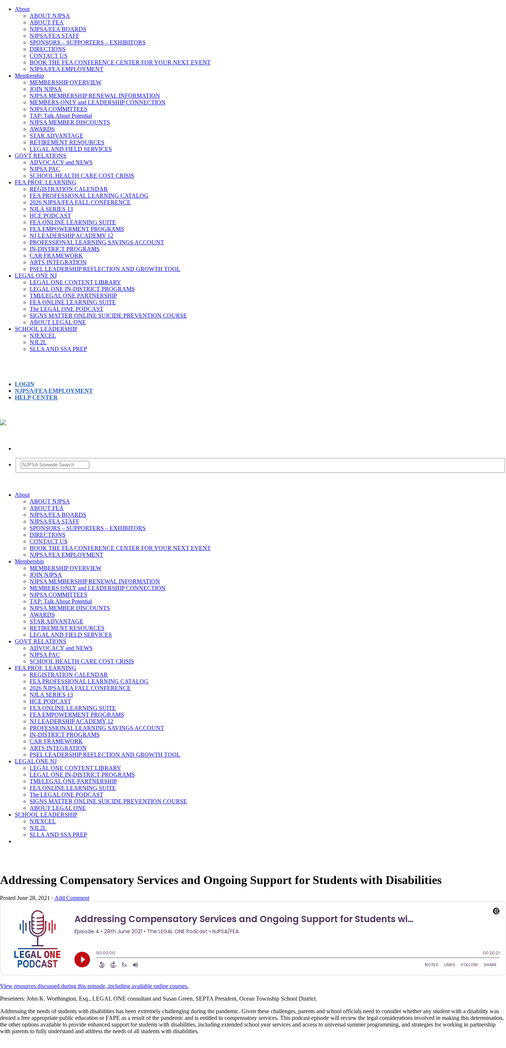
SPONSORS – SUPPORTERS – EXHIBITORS (88, 42)
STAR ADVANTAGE (56, 136)
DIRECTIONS (48, 49)
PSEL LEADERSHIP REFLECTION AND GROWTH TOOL (105, 269)
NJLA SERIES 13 (51, 209)
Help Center (36, 397)
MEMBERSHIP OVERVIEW (65, 82)
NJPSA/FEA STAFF (54, 36)
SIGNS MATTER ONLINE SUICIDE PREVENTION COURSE (108, 315)
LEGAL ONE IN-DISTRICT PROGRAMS (82, 289)
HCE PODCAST (50, 215)
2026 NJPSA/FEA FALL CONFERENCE (80, 202)
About (22, 9)
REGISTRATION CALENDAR (69, 189)
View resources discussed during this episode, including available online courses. (94, 986)
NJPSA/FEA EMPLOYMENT (66, 69)
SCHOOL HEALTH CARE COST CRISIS (82, 176)
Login (24, 384)
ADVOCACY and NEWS (61, 162)
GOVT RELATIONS (40, 156)
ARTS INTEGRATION (58, 262)
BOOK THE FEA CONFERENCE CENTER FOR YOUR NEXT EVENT (120, 62)
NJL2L (38, 342)
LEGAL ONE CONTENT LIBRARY (75, 282)
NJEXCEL (43, 335)
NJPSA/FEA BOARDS (58, 29)
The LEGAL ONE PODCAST (66, 309)
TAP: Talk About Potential (61, 116)
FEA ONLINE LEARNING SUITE (73, 222)
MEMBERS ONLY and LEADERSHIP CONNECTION (98, 102)
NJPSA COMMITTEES (58, 109)
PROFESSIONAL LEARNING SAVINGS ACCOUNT (97, 242)
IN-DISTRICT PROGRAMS (65, 249)
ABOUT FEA (47, 22)
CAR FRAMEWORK (56, 255)
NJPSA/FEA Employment (54, 391)
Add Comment (71, 898)
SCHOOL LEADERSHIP (46, 329)
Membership (29, 76)
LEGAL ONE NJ (36, 275)
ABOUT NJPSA (50, 16)
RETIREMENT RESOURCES (67, 142)
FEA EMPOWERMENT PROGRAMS (77, 229)
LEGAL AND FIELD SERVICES (71, 149)
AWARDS (42, 129)
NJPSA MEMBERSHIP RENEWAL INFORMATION (95, 96)
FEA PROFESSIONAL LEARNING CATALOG (89, 195)
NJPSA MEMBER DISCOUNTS (70, 122)
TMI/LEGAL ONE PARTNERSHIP (73, 295)
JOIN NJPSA (46, 89)
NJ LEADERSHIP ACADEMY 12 (71, 235)
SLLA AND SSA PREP (58, 349)
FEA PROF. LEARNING (45, 182)
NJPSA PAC (45, 169)
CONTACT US (48, 56)
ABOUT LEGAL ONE (58, 322)
